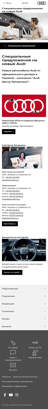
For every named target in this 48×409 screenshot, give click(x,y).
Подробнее (8, 131)
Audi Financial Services (25, 377)
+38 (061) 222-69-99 (12, 191)
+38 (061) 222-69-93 (12, 210)
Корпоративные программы (17, 381)
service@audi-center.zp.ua (11, 199)
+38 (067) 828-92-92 (16, 196)
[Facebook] (5, 395)
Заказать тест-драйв (11, 272)
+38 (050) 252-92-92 (16, 194)
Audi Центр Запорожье (13, 145)
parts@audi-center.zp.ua (10, 218)
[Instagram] (17, 395)
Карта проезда (9, 224)
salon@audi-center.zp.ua (10, 180)
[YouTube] (11, 395)
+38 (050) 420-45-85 (12, 177)
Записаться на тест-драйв (15, 237)
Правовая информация (14, 386)
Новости (6, 377)
